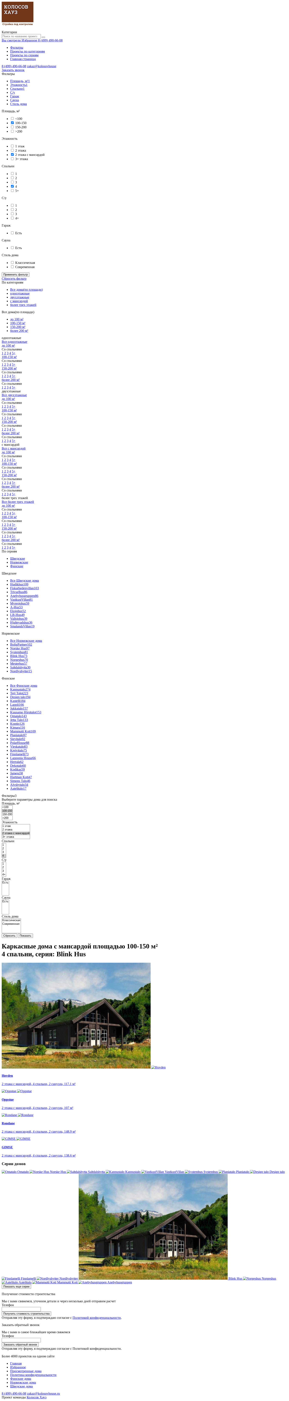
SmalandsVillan (22, 626)
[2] (4, 848)
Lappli (17, 704)
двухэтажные (19, 297)
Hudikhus (19, 584)
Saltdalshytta (20, 667)
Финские (16, 566)
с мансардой (19, 301)
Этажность (19, 85)
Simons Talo (20, 781)
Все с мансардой (14, 448)
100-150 (20, 123)
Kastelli (17, 701)
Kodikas (17, 769)
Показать (25, 935)
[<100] (7, 807)
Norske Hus (20, 648)
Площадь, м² (20, 81)
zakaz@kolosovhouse (41, 66)
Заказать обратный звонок (20, 1344)
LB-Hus (17, 615)
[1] (4, 845)
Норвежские (19, 562)
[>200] (7, 818)
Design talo (20, 697)
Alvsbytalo (19, 784)
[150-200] (7, 814)
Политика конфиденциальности (33, 1375)
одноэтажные (20, 293)
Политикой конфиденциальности (97, 1317)
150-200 (20, 127)
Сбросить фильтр (14, 278)
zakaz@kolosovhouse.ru (43, 1393)
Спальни (17, 88)
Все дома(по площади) (26, 289)
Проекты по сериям (24, 55)
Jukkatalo (19, 708)
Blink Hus (18, 656)
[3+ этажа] (16, 837)
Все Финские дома (23, 685)
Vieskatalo (19, 746)
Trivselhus (18, 592)
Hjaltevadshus (21, 622)
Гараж (14, 96)
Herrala (16, 762)
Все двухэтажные (14, 395)
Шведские (17, 558)
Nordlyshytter (21, 671)
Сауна (14, 100)
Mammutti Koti (23, 731)
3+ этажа (21, 159)
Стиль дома (18, 104)
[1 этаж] (16, 826)
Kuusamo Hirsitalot (25, 712)
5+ (17, 190)
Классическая (25, 262)
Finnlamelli (19, 754)
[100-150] (7, 811)
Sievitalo (17, 739)
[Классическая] (11, 920)
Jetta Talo (19, 720)
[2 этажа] (16, 830)
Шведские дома (21, 1386)
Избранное (18, 1367)
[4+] (4, 874)
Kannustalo (20, 689)
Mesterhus (18, 663)
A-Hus (16, 607)
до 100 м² (16, 319)
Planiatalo (18, 735)
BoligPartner (21, 644)
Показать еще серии (16, 1286)
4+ (17, 218)
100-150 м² (17, 323)
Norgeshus (19, 660)
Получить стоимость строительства (26, 1313)
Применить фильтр (15, 274)
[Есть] (5, 883)
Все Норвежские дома (26, 640)
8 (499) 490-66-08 (50, 40)
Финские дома (20, 1378)
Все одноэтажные (14, 341)
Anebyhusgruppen (24, 596)
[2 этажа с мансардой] (16, 833)
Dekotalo (18, 765)
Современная (24, 267)
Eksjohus (18, 611)
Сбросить (9, 935)
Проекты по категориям (27, 51)
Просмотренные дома (25, 1371)
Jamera (16, 773)
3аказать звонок (13, 70)
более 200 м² (19, 330)
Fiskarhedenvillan (24, 588)
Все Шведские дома (24, 580)
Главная (16, 1363)
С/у (12, 92)
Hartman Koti (21, 777)
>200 (18, 131)
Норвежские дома (23, 1382)
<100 (18, 118)
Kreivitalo (18, 750)
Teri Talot (19, 693)
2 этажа (20, 150)
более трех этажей (23, 305)
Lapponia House (23, 758)
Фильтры (16, 47)
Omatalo (18, 716)
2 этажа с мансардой (30, 154)
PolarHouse (19, 743)
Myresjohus (19, 603)
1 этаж (20, 146)
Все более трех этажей (18, 502)
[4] (4, 856)
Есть (18, 233)
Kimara (17, 727)
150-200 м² (17, 327)
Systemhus (19, 652)
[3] (4, 852)
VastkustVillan (21, 599)
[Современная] (11, 924)
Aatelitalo (18, 788)
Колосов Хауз (36, 1397)
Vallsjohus (18, 618)
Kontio (17, 723)
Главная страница (23, 59)
